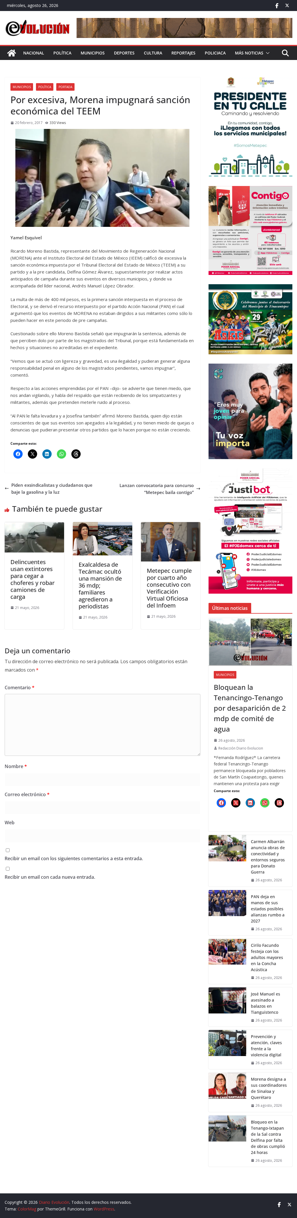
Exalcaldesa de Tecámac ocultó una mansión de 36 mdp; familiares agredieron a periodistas (100, 585)
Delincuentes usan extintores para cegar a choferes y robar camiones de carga (32, 579)
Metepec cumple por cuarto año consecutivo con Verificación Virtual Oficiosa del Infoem (169, 588)
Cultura (153, 53)
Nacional (33, 53)
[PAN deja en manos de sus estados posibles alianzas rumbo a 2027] (227, 912)
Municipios (93, 53)
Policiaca (215, 53)
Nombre (16, 766)
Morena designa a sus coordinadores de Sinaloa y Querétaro (269, 1088)
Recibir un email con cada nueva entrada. (50, 877)
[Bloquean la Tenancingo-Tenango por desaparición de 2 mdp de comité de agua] (250, 642)
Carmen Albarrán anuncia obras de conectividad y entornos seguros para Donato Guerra (268, 857)
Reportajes (183, 53)
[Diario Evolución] (12, 53)
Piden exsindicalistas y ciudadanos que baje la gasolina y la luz (52, 488)
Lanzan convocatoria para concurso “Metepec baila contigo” (156, 488)
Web (10, 822)
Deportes (124, 53)
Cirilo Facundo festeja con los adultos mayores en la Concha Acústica (267, 957)
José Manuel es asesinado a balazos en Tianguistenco (265, 1003)
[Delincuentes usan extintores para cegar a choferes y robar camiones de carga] (34, 525)
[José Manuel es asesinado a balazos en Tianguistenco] (227, 1006)
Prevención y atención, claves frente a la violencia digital (266, 1045)
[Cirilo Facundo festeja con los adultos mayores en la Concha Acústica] (227, 961)
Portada (65, 87)
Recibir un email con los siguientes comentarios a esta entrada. (74, 858)
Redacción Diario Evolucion (240, 748)
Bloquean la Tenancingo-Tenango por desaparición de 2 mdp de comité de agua (250, 708)
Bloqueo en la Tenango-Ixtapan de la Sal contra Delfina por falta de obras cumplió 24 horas (268, 1137)
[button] (266, 53)
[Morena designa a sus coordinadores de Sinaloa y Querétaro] (227, 1092)
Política (62, 53)
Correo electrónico (27, 794)
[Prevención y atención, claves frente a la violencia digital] (227, 1049)
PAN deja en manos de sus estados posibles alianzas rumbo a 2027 (268, 909)
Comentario (20, 687)
